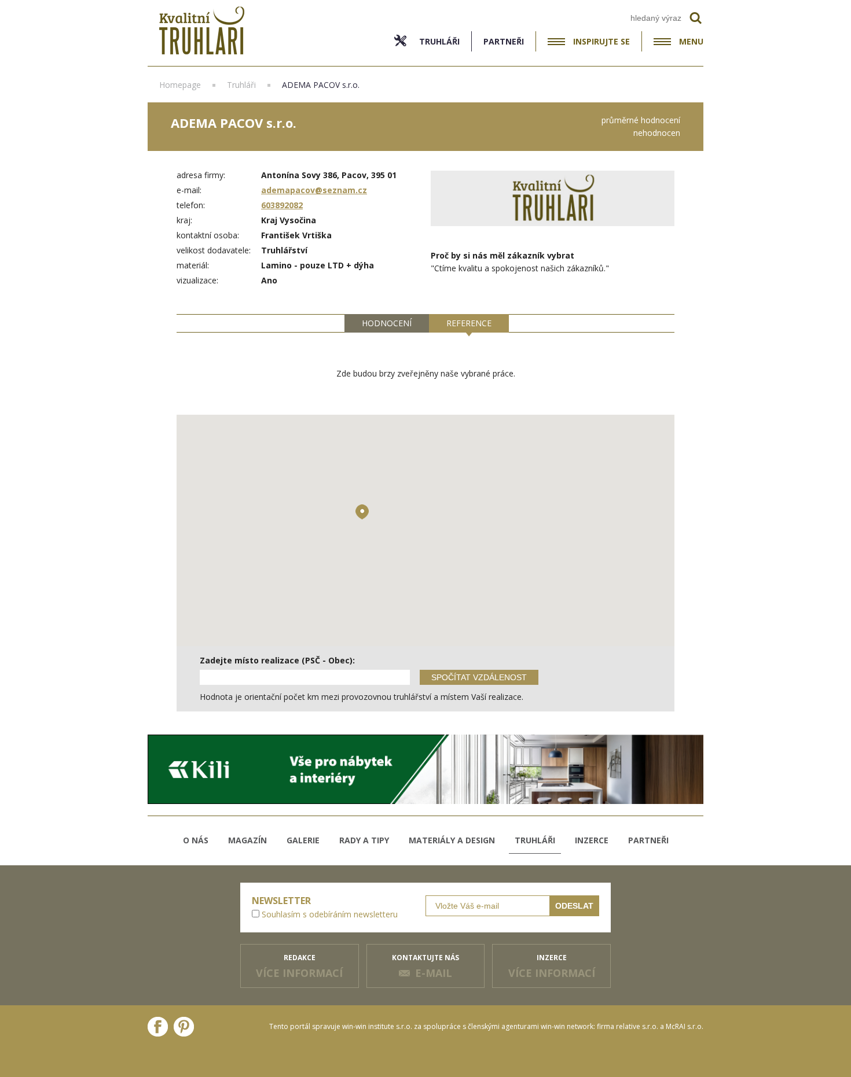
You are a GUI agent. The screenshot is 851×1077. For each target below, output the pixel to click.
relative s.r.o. (637, 1026)
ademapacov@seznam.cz (314, 190)
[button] (362, 511)
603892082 (282, 205)
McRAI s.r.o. (684, 1026)
